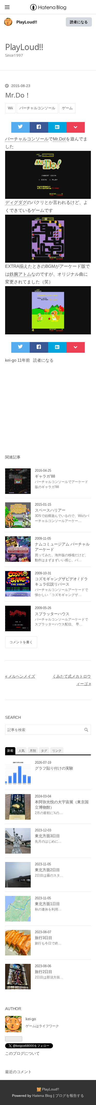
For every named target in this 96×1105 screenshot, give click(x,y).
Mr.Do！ (18, 95)
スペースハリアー (50, 510)
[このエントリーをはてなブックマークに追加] (57, 127)
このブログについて (22, 1053)
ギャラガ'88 (45, 476)
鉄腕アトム (20, 274)
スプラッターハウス (52, 614)
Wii (10, 108)
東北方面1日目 (47, 904)
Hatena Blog (42, 1096)
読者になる (79, 22)
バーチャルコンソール (37, 108)
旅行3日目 (43, 938)
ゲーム (67, 108)
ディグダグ (16, 202)
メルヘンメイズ (20, 676)
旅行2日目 (43, 971)
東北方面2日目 (47, 870)
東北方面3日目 (47, 836)
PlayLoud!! (26, 22)
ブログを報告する (69, 1096)
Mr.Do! (59, 139)
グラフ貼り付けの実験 (54, 768)
